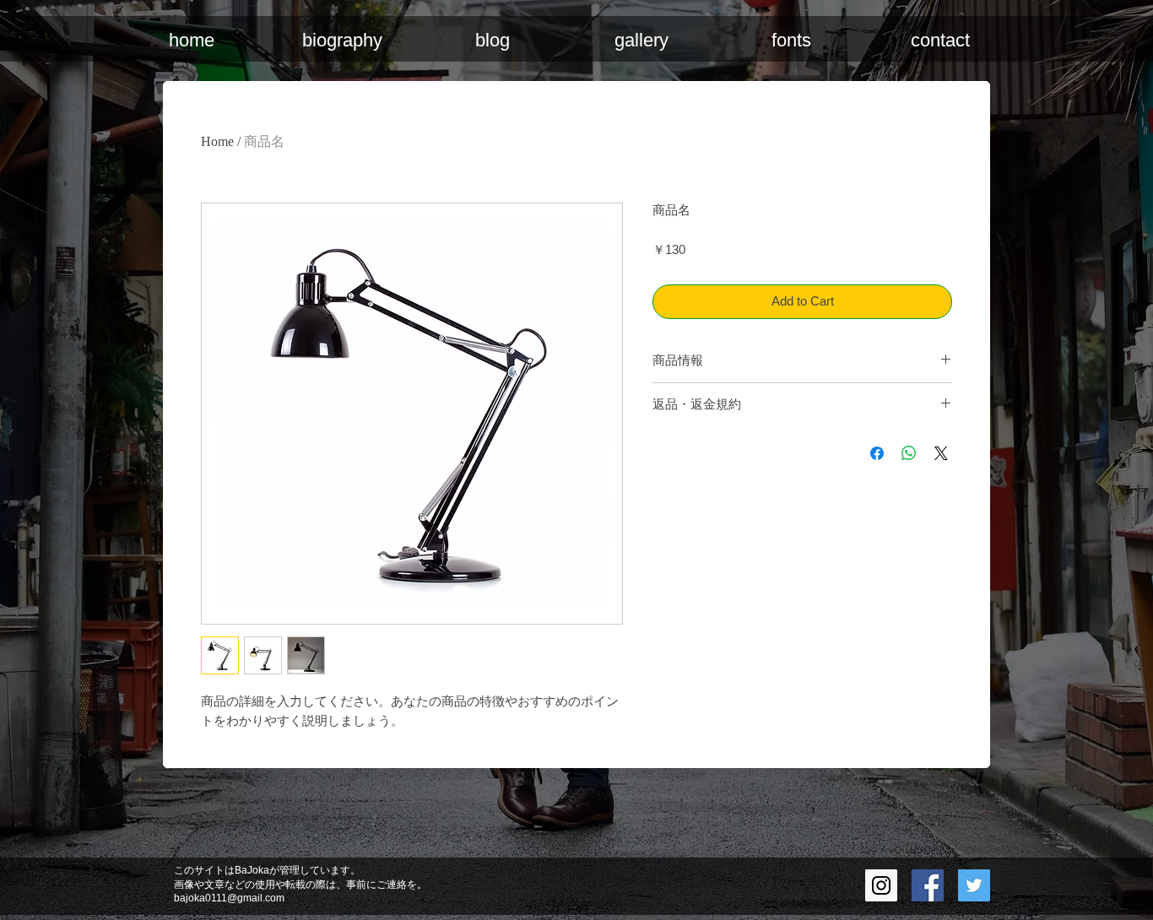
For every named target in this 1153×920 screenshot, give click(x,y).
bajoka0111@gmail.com (229, 898)
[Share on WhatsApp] (909, 453)
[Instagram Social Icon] (881, 885)
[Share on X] (941, 453)
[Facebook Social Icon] (928, 885)
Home (217, 141)
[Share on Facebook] (877, 453)
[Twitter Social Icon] (974, 885)
